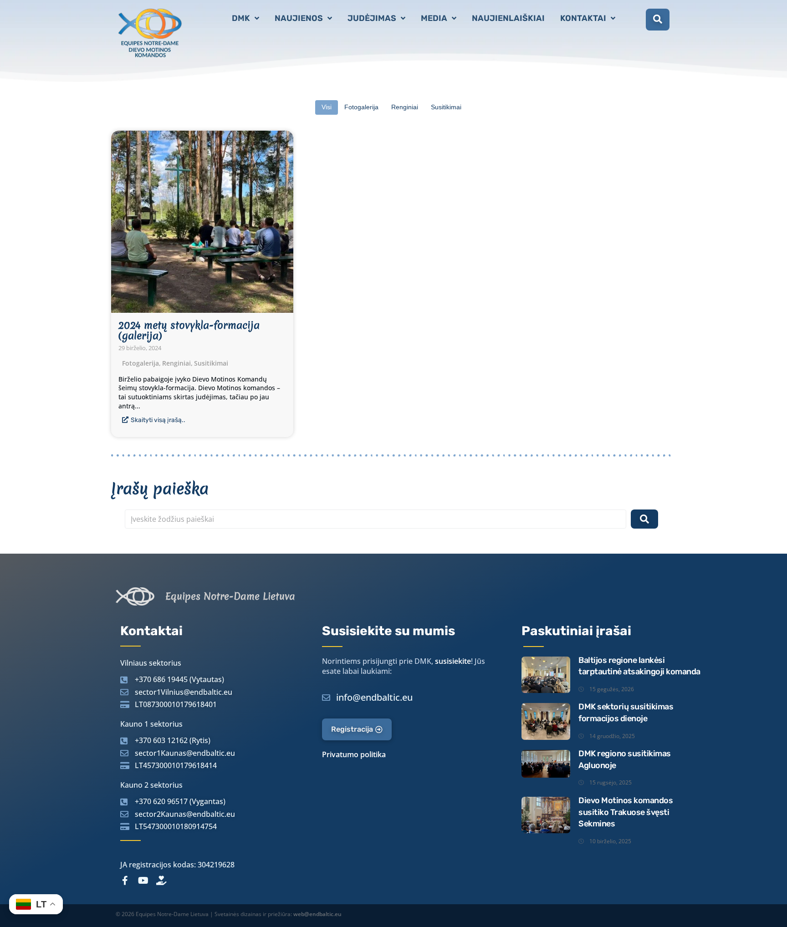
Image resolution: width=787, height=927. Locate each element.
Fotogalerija (141, 363)
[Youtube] (143, 880)
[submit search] (644, 519)
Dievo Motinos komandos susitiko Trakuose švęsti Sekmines (625, 812)
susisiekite (453, 661)
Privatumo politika (354, 754)
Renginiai (177, 363)
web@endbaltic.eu (317, 914)
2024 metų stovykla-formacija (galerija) (189, 330)
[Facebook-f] (124, 880)
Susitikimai (211, 363)
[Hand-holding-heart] (161, 880)
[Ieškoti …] (657, 20)
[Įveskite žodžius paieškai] (375, 519)
